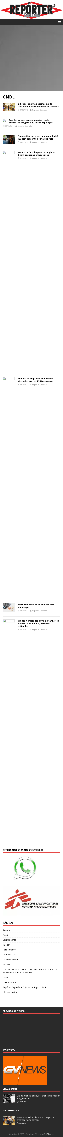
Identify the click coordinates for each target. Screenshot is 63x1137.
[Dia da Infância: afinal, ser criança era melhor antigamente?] (9, 1101)
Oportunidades (12, 1110)
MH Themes (49, 1134)
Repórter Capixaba (39, 110)
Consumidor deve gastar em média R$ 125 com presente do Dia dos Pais (38, 137)
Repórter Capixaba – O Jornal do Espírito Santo (25, 987)
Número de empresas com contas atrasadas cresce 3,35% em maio (35, 379)
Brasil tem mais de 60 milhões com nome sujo (36, 606)
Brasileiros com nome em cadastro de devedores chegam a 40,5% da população (31, 121)
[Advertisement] (31, 58)
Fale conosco (9, 949)
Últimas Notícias (10, 992)
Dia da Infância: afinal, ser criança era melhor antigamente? (38, 1097)
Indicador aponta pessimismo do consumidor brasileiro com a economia (38, 105)
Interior (6, 944)
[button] (59, 22)
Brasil (5, 935)
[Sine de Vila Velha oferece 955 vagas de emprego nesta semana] (9, 1123)
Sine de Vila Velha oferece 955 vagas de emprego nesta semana (35, 1118)
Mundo (6, 964)
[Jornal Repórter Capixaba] (31, 17)
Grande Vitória (9, 954)
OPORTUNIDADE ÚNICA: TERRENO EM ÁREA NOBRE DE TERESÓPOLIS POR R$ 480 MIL (30, 971)
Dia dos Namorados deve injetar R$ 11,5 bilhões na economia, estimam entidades (38, 623)
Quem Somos (9, 982)
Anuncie (6, 930)
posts (5, 977)
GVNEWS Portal (10, 959)
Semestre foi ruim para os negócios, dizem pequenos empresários (37, 153)
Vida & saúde (10, 1089)
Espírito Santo (9, 939)
